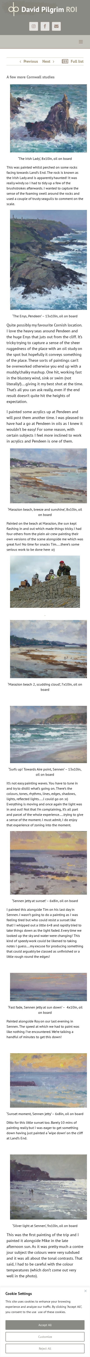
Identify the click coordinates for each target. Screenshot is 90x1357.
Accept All (45, 1325)
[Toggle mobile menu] (81, 41)
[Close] (85, 1290)
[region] (45, 1322)
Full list (77, 61)
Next (46, 61)
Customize (45, 1337)
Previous (31, 61)
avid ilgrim (49, 9)
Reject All (45, 1348)
